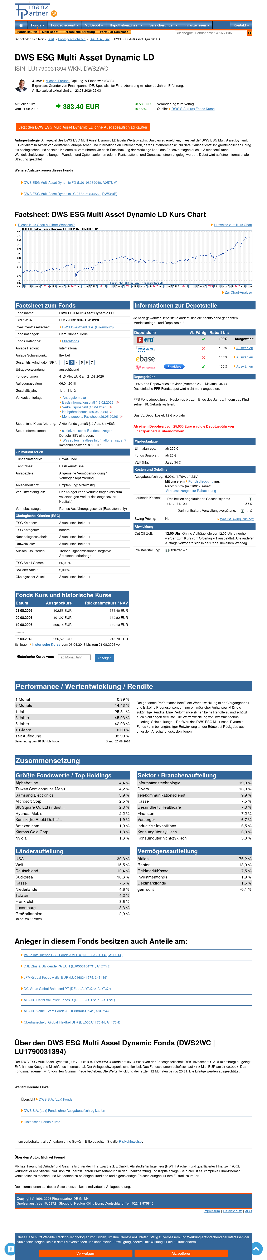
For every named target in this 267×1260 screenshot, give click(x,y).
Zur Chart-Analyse (238, 292)
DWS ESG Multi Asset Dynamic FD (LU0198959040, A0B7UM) (70, 182)
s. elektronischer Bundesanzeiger (87, 430)
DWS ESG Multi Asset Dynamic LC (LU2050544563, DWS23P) (70, 193)
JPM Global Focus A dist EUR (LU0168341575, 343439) (65, 977)
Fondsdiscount (63, 25)
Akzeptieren (181, 1253)
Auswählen (244, 348)
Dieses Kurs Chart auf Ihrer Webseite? (46, 225)
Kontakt (240, 25)
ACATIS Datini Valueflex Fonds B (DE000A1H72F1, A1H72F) (69, 999)
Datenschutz (232, 1211)
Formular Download (114, 32)
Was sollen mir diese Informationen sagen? (94, 440)
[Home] (21, 25)
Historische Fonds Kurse (42, 1121)
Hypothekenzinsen (125, 25)
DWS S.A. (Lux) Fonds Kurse (193, 108)
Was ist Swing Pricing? (237, 519)
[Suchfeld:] (210, 33)
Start (51, 39)
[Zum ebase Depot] (147, 358)
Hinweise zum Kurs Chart (233, 225)
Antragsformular (74, 397)
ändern (190, 1241)
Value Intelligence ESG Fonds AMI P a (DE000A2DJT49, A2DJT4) (73, 955)
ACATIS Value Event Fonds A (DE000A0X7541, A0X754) (66, 1011)
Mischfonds (70, 341)
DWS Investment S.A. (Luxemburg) (88, 327)
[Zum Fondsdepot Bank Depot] (147, 349)
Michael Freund (57, 80)
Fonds (36, 25)
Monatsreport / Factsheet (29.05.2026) (90, 416)
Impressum (212, 1211)
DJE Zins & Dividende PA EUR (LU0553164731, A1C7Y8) (67, 966)
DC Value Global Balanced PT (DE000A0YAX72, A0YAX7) (67, 988)
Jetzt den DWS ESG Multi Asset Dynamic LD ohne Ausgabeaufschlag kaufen (83, 127)
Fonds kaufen (27, 32)
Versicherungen (162, 25)
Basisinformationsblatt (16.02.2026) (88, 402)
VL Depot (93, 25)
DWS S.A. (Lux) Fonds (55, 1099)
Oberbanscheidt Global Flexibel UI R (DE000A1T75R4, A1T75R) (72, 1022)
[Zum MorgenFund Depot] (147, 367)
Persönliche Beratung (79, 32)
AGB (248, 1211)
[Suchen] (249, 33)
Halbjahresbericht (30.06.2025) (85, 411)
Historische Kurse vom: (35, 656)
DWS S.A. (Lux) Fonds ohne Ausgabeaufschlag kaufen (64, 1110)
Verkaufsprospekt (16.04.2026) (84, 407)
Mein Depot (50, 32)
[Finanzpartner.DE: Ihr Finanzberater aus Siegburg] (36, 10)
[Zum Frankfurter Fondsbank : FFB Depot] (147, 340)
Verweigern (85, 1253)
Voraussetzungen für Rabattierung (191, 490)
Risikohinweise (130, 1141)
